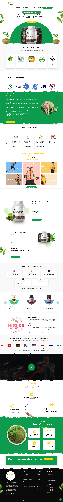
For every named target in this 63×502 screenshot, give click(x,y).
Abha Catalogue (26, 484)
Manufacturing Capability (27, 477)
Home (13, 7)
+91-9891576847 (50, 487)
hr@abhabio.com (51, 492)
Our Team (38, 476)
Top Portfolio (25, 474)
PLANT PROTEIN (40, 201)
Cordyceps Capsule (28, 308)
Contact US (36, 219)
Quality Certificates (15, 78)
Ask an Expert (47, 7)
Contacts (39, 7)
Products (33, 7)
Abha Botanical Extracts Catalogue (29, 486)
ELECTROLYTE (45, 308)
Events (38, 484)
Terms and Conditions (26, 483)
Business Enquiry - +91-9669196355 (51, 485)
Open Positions (49, 0)
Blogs (37, 483)
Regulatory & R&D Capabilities (28, 479)
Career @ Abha (43, 0)
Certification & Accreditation (28, 476)
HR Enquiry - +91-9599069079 (51, 490)
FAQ (56, 0)
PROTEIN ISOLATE (19, 232)
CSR (54, 0)
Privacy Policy (25, 481)
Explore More (31, 187)
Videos (38, 486)
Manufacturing (25, 7)
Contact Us (31, 21)
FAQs (37, 488)
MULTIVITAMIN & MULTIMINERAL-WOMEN (14, 308)
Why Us (38, 481)
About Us (18, 7)
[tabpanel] (14, 304)
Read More (10, 121)
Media (38, 0)
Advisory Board (39, 477)
